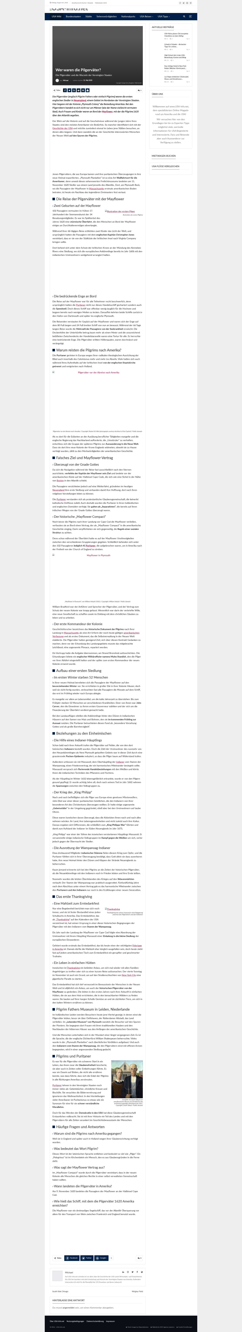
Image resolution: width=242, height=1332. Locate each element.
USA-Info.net (60, 1327)
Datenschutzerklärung (95, 1321)
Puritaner (80, 305)
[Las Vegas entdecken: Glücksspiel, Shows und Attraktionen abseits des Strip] (157, 80)
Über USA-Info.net (57, 1321)
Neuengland (80, 100)
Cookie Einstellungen (185, 1327)
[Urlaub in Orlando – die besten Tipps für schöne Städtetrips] (157, 47)
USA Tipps (163, 16)
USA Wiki (56, 16)
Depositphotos (143, 1327)
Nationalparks (128, 16)
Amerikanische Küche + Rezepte (82, 3)
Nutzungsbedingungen (75, 1321)
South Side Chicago (60, 1291)
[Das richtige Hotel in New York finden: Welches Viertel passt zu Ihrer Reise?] (157, 69)
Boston (60, 481)
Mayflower (107, 111)
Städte (88, 16)
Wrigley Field (137, 1291)
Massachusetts (96, 189)
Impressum (110, 1321)
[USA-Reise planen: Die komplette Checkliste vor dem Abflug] (157, 37)
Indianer (120, 762)
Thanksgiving (62, 920)
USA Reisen (145, 16)
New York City (129, 975)
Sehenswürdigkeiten (107, 16)
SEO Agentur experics (167, 1327)
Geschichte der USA (62, 128)
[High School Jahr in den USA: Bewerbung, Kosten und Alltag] (157, 58)
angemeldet (68, 1308)
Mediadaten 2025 (101, 3)
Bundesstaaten (73, 16)
